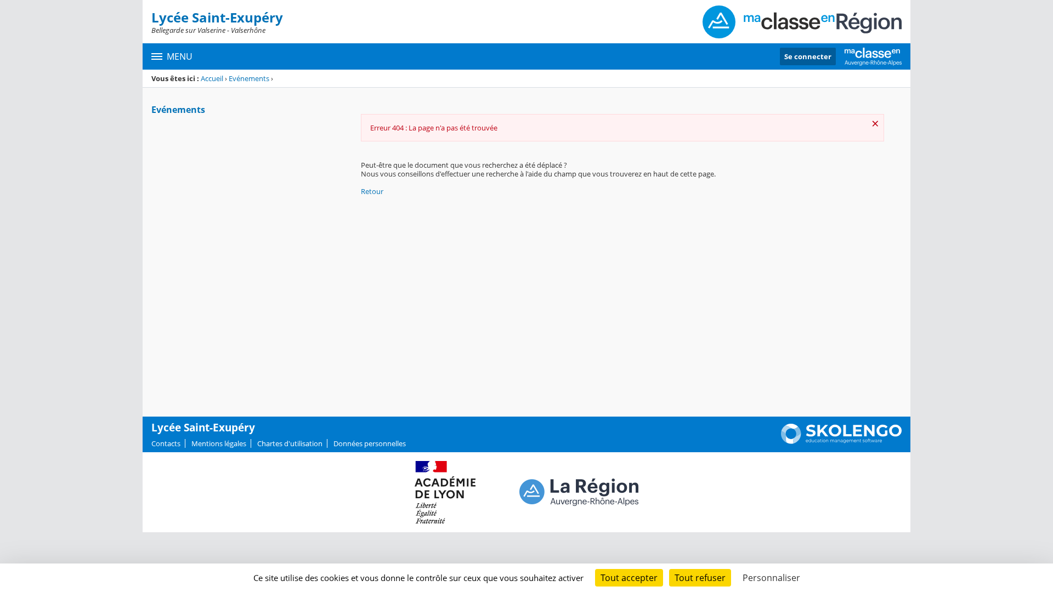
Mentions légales (218, 443)
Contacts (165, 443)
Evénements (249, 78)
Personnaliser (771, 578)
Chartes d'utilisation (289, 443)
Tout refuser (700, 578)
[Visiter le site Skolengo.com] (841, 441)
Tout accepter (629, 578)
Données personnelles (369, 443)
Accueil (212, 78)
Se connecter (807, 56)
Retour (372, 191)
